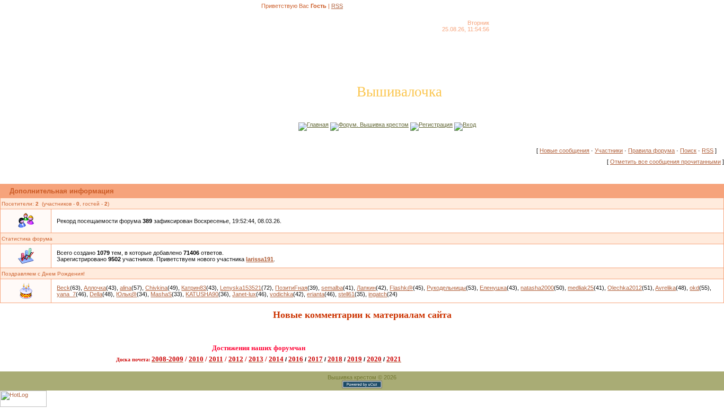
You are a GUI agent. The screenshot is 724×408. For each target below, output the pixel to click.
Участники (609, 150)
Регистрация (436, 124)
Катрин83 (193, 288)
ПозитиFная (291, 288)
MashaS (161, 294)
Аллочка (95, 288)
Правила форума (651, 150)
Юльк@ (126, 294)
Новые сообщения (564, 150)
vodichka (281, 294)
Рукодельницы (446, 288)
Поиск (688, 150)
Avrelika (665, 288)
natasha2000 (537, 288)
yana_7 (66, 294)
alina (125, 288)
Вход (469, 124)
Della (96, 294)
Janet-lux (244, 294)
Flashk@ (401, 288)
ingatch (377, 294)
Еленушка (493, 288)
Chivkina (156, 288)
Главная (318, 124)
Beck (63, 288)
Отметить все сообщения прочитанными (665, 161)
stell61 (346, 294)
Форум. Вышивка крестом (374, 124)
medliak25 (581, 288)
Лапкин (366, 288)
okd (694, 288)
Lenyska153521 (240, 288)
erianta (315, 294)
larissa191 (259, 259)
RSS (337, 6)
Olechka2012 (624, 288)
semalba (332, 288)
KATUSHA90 (202, 294)
